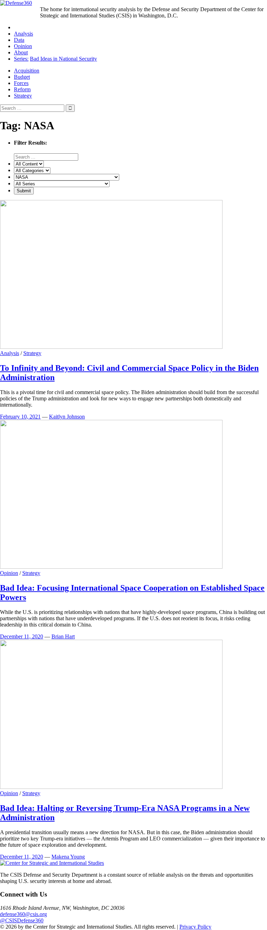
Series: (21, 59)
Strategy (23, 96)
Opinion (23, 46)
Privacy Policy (195, 927)
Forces (21, 83)
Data (19, 40)
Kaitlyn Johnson (67, 417)
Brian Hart (63, 636)
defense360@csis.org (23, 914)
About (21, 52)
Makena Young (68, 857)
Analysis (23, 34)
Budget (22, 77)
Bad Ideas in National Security (63, 59)
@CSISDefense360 (21, 920)
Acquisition (26, 71)
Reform (22, 89)
